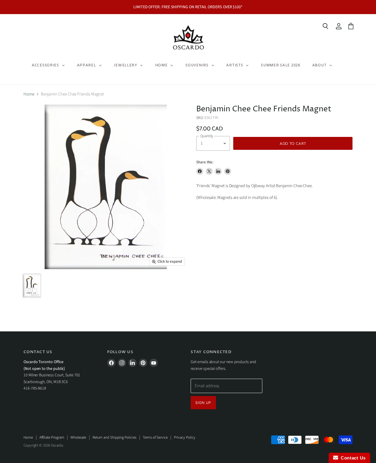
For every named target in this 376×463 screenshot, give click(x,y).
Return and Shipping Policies (114, 437)
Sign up (203, 402)
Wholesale (78, 437)
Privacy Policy (184, 437)
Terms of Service (155, 437)
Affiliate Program (51, 437)
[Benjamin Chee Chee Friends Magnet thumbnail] (32, 285)
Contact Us (352, 457)
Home (29, 94)
